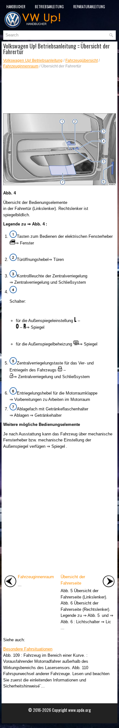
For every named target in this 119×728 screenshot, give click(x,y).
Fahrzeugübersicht (81, 60)
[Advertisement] (59, 91)
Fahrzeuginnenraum (20, 66)
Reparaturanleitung (89, 6)
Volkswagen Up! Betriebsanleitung (33, 60)
